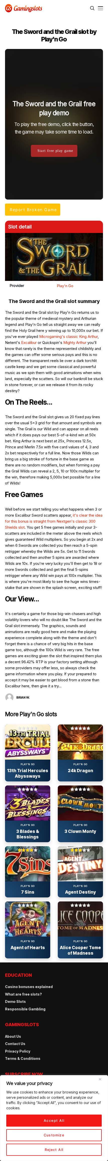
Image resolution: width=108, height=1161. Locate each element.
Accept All (54, 1120)
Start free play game (55, 151)
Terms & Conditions (22, 1058)
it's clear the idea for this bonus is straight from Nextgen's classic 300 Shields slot (53, 521)
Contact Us (15, 1044)
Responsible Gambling (25, 1009)
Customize (54, 1135)
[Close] (102, 1081)
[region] (54, 1118)
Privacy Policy (17, 1051)
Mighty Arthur (74, 342)
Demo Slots (15, 1001)
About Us (13, 1036)
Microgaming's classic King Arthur (68, 336)
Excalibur (29, 342)
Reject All (54, 1149)
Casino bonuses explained (29, 987)
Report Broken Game (33, 209)
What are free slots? (23, 994)
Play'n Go (65, 285)
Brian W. (23, 697)
